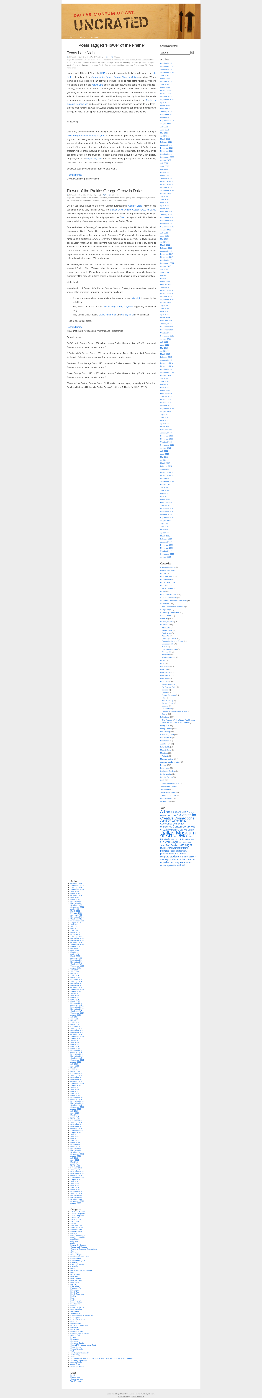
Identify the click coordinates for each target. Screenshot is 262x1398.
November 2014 (166, 366)
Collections (164, 604)
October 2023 (166, 81)
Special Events (166, 777)
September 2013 (167, 409)
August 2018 (165, 230)
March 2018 (165, 245)
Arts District (164, 585)
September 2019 (167, 190)
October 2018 (166, 224)
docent (70, 62)
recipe (173, 854)
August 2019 (165, 193)
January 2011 (165, 506)
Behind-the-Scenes (168, 594)
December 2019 (166, 181)
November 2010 (166, 512)
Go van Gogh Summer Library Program (86, 135)
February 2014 (166, 393)
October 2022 (166, 96)
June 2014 (164, 381)
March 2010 (165, 536)
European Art (167, 644)
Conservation (165, 616)
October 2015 (166, 333)
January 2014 (166, 396)
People (75, 65)
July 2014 (164, 378)
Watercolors (122, 200)
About (82, 37)
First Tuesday (167, 700)
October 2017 (166, 260)
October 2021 (166, 118)
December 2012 (166, 436)
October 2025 (166, 63)
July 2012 (164, 451)
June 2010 (164, 527)
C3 (178, 815)
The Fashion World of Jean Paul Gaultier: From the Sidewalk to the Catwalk (101, 1359)
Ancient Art (166, 633)
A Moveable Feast (167, 567)
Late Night (149, 62)
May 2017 (164, 275)
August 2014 (165, 375)
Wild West (149, 65)
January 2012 (166, 469)
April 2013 (164, 424)
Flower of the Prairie (98, 62)
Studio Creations (105, 65)
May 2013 (164, 421)
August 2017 (165, 266)
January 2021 (166, 145)
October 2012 (166, 442)
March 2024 (165, 78)
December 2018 (166, 218)
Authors (94, 37)
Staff (162, 780)
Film (163, 698)
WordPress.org (76, 1381)
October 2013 (166, 406)
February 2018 (166, 248)
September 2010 (167, 518)
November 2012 (166, 439)
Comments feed (76, 1379)
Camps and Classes (168, 597)
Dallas (132, 60)
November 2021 (166, 115)
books (173, 815)
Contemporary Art (169, 638)
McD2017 (164, 848)
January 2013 (166, 433)
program (94, 65)
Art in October (167, 588)
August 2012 (165, 448)
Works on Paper (168, 657)
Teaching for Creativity (169, 786)
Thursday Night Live (168, 792)
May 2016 (164, 312)
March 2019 (165, 209)
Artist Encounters (169, 795)
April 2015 (164, 351)
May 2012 (164, 457)
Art (73, 60)
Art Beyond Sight (169, 687)
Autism (163, 591)
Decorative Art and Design (172, 641)
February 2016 (166, 321)
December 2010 (166, 509)
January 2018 (166, 251)
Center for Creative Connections (88, 60)
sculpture (164, 856)
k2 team (151, 1394)
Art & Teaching (97, 57)
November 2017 (166, 257)
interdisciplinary (138, 62)
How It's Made (166, 738)
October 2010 (166, 515)
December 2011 (166, 472)
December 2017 (166, 254)
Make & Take (165, 750)
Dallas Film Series (107, 314)
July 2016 (164, 306)
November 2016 (166, 293)
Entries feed (75, 1377)
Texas (136, 65)
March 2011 (165, 499)
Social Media (165, 774)
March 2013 (165, 427)
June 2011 (164, 490)
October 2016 (166, 296)
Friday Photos (166, 729)
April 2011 (164, 496)
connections (166, 827)
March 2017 (165, 281)
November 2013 (166, 403)
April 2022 (164, 103)
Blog (72, 37)
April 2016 (164, 315)
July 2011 (164, 487)
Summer (184, 856)
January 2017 (166, 287)
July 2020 (164, 163)
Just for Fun (165, 744)
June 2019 (164, 200)
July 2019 (164, 196)
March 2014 (165, 390)
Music (69, 65)
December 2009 (166, 545)
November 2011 (166, 475)
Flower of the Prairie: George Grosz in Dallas (105, 190)
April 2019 (164, 206)
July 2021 (164, 127)
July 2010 (164, 524)
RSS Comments (138, 1396)
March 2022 (165, 106)
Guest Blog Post (167, 735)
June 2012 (164, 454)
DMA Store (164, 678)
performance (84, 65)
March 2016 (165, 318)
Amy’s (89, 158)
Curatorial (164, 625)
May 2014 (164, 384)
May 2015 (164, 348)
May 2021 (164, 133)
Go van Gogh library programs (118, 306)
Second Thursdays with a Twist (174, 711)
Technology (165, 789)
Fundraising (165, 732)
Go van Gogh (125, 62)
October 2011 (165, 478)
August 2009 (165, 557)
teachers (182, 859)
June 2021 (164, 130)
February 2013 (166, 430)
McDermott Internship (170, 783)
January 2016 (166, 324)
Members (164, 753)
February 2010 (166, 539)
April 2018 (164, 242)
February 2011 (166, 502)
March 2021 (165, 139)
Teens (164, 714)
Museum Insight (166, 759)
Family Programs (169, 695)
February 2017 (166, 284)
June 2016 (164, 309)
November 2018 (166, 221)
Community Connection (169, 613)
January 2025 (166, 69)
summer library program (123, 65)
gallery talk (130, 198)
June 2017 (164, 272)
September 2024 (167, 72)
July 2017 (164, 269)
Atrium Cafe (97, 85)
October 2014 (166, 369)
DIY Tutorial (165, 666)
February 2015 (166, 357)
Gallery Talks (127, 314)
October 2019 (166, 187)
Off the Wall (167, 709)
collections (106, 60)
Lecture (165, 706)
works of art (71, 68)
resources (182, 853)
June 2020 (164, 166)
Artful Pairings (166, 579)
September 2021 (167, 121)
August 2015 (165, 339)
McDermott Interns (178, 848)
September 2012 (167, 445)
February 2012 (166, 466)
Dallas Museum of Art (144, 60)
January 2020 (166, 178)
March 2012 (165, 463)
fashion (190, 839)
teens (182, 862)
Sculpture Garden (167, 771)
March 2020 (165, 175)
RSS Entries (123, 1396)
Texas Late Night (81, 52)
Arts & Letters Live (167, 582)
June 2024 (164, 75)
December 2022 (166, 90)
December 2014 (166, 363)
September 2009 (167, 554)
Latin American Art (169, 649)
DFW (162, 663)
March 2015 (165, 354)
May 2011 (164, 493)
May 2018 (164, 239)
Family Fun (164, 726)
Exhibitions (164, 717)
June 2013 (164, 418)
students (175, 856)
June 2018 (164, 236)
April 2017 (164, 278)
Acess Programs (168, 684)
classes (165, 690)
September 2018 (167, 227)
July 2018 (164, 233)
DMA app (164, 669)
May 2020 (164, 169)
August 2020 (165, 160)
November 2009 (166, 548)
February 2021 (166, 142)
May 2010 (164, 530)
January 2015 (166, 360)
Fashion (165, 646)
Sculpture (166, 655)
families (86, 62)
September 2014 (167, 372)
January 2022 (166, 112)
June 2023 (164, 84)
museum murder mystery (170, 762)
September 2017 (167, 263)
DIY (174, 836)
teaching (175, 862)
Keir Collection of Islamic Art (173, 607)
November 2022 (166, 93)
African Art (166, 628)
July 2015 (164, 342)
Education (164, 681)
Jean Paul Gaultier (169, 845)
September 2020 (167, 157)
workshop (165, 865)
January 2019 (166, 215)
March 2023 (165, 87)
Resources (164, 768)
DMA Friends (165, 672)
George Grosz (113, 62)
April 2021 (164, 136)
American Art (167, 630)
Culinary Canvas (167, 622)
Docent (165, 692)
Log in (73, 1375)
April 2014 (164, 387)
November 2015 (166, 330)
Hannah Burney (74, 175)
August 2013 (165, 412)
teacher (173, 859)
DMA (102, 73)
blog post (97, 158)
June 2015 (164, 345)
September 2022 (167, 100)
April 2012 (164, 460)
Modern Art (166, 652)
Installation (164, 741)
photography (181, 851)
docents (171, 839)
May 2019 (164, 203)
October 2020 (166, 154)
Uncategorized (166, 798)
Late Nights (165, 747)
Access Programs (167, 570)
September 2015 (167, 336)
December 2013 (166, 399)
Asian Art (165, 636)
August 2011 (165, 484)
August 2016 (165, 303)
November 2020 (166, 151)
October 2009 (166, 551)
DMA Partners (165, 675)
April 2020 (164, 172)
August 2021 (165, 124)
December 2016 (166, 290)
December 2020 (166, 148)
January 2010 (166, 542)
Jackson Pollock (185, 842)
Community (116, 60)
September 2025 (167, 66)
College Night (165, 610)
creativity (125, 60)
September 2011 (167, 481)
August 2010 (165, 521)
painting (105, 200)
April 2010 (164, 533)
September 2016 (167, 299)
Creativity (164, 619)
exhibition (77, 62)
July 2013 (164, 415)
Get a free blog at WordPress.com (120, 1394)
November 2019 (166, 184)
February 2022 (166, 109)
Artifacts (165, 756)
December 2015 (166, 327)
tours (142, 65)
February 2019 (166, 212)
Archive (163, 573)
